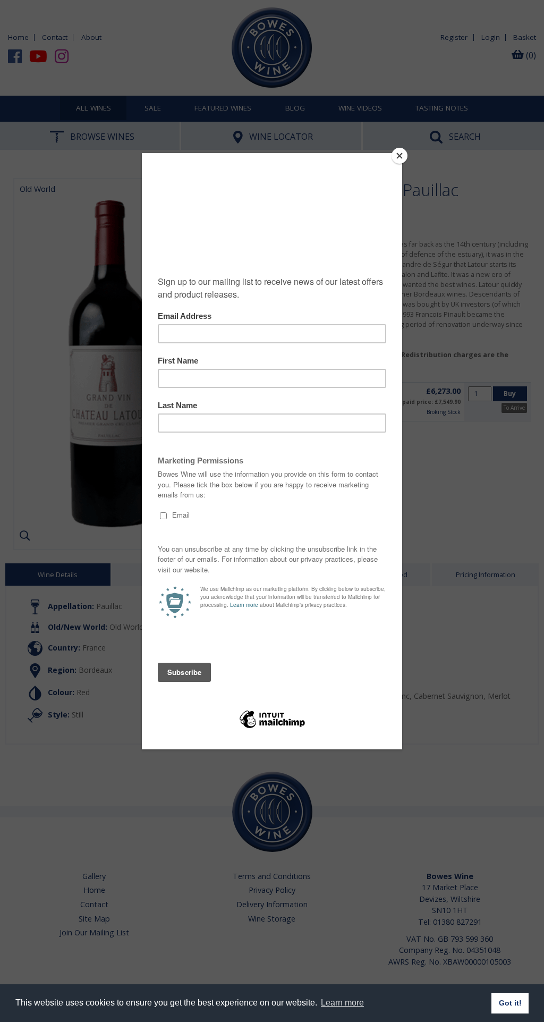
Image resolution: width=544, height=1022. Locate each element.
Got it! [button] (510, 1003)
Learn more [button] (342, 1002)
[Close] (399, 156)
